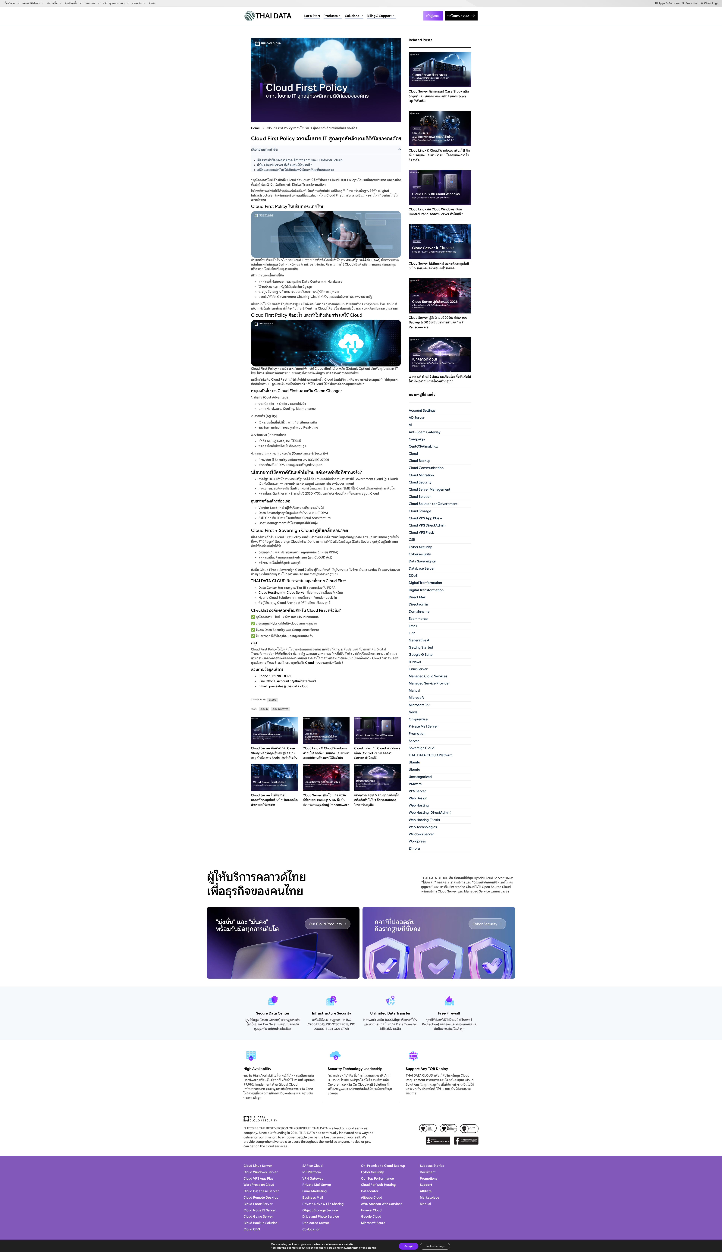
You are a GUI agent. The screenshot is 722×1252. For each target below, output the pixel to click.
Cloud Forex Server (258, 1204)
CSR (412, 540)
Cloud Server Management (429, 489)
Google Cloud (371, 1217)
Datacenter (369, 1191)
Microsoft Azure (373, 1223)
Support (426, 1185)
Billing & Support (379, 16)
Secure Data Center (273, 1013)
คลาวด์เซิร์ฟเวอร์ (31, 3)
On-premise (418, 719)
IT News (415, 662)
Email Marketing (314, 1191)
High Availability (257, 1069)
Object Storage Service (320, 1210)
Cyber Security (420, 547)
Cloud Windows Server (260, 1172)
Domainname (419, 611)
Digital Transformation (426, 590)
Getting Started (421, 647)
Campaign (417, 439)
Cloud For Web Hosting (378, 1185)
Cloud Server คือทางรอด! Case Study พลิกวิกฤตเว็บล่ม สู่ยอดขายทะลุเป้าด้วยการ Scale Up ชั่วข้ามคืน (274, 753)
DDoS (413, 576)
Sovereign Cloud (421, 748)
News (413, 712)
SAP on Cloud (312, 1166)
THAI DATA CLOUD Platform (430, 755)
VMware (415, 784)
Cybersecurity (420, 554)
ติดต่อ (152, 3)
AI (410, 425)
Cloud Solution (420, 497)
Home (255, 128)
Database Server (422, 568)
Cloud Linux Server (257, 1166)
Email (413, 626)
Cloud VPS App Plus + (425, 518)
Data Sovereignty (422, 561)
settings (371, 1248)
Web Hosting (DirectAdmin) (430, 812)
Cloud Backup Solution (260, 1223)
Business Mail (312, 1198)
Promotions (428, 1179)
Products (331, 16)
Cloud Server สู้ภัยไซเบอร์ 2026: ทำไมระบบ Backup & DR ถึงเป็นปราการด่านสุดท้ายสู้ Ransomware (326, 800)
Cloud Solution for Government (433, 504)
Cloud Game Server (258, 1217)
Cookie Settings (434, 1246)
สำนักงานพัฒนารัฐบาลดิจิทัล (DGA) (356, 260)
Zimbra (414, 848)
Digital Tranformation (425, 583)
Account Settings (422, 410)
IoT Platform (311, 1172)
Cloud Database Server (261, 1191)
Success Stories (432, 1166)
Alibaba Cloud (371, 1198)
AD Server (417, 418)
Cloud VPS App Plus (258, 1179)
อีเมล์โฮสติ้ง (71, 3)
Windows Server (421, 834)
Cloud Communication (426, 468)
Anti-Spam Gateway (425, 432)
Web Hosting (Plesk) (424, 820)
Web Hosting (419, 805)
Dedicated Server (315, 1223)
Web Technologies (423, 827)
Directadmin (418, 604)
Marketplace (429, 1198)
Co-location (311, 1229)
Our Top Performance (377, 1179)
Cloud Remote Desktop (260, 1198)
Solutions (352, 16)
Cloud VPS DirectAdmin (427, 525)
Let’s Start (312, 16)
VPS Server (417, 791)
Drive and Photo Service (320, 1217)
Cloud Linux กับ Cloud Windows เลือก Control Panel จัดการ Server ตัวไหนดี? (377, 753)
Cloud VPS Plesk (421, 532)
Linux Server (418, 669)
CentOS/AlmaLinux (423, 446)
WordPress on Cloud (258, 1185)
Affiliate (426, 1191)
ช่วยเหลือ (137, 3)
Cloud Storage (420, 511)
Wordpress (417, 841)
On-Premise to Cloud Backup (383, 1166)
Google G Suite (420, 655)
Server (414, 741)
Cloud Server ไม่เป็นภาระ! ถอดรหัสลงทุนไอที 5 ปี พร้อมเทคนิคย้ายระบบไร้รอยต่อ (274, 800)
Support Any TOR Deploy (427, 1069)
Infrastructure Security (331, 1013)
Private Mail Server (423, 726)
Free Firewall (449, 1013)
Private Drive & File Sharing (323, 1204)
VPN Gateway (312, 1179)
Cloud (309, 663)
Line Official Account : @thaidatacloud (287, 681)
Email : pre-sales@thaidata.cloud (283, 686)
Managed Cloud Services (428, 676)
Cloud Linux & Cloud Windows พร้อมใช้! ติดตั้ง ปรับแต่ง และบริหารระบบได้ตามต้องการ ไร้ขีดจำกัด (326, 753)
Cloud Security (420, 482)
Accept (408, 1246)
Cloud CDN (251, 1229)
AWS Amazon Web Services (381, 1204)
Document (428, 1172)
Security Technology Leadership (355, 1069)
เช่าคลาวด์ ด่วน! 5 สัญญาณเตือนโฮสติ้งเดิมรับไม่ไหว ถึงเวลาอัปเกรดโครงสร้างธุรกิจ (376, 800)
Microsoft (416, 698)
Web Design (418, 798)
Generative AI (419, 640)
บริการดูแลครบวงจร (114, 3)
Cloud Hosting (269, 593)
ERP (412, 633)
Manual (414, 690)
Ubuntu (414, 762)
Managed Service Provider (429, 683)
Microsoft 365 (419, 705)
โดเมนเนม (90, 3)
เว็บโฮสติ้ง (52, 3)
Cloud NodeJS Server (259, 1210)
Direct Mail (417, 597)
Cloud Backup (419, 461)
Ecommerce (418, 619)
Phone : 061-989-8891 (275, 676)
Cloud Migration (421, 475)
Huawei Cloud (371, 1210)
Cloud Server (296, 593)
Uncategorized (420, 777)
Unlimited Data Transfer (390, 1013)
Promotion (417, 733)
